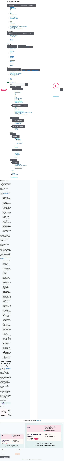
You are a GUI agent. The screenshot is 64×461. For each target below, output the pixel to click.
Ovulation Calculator (13, 75)
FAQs (24, 70)
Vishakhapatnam (13, 48)
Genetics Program (13, 16)
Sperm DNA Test (13, 36)
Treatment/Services (15, 86)
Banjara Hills (12, 61)
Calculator (10, 70)
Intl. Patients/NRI (14, 177)
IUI (15, 94)
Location (12, 133)
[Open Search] (61, 89)
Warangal (11, 65)
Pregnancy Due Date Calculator (15, 73)
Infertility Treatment (12, 5)
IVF (10, 9)
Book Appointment (4, 457)
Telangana (21, 46)
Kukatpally (12, 57)
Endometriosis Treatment (14, 24)
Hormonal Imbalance (13, 27)
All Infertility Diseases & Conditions (16, 28)
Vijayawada (17, 153)
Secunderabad (12, 60)
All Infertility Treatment (14, 18)
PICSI (11, 13)
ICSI (10, 12)
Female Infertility (13, 8)
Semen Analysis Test (13, 35)
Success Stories (35, 70)
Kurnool (11, 53)
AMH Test (11, 39)
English (11, 78)
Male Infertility (12, 7)
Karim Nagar (12, 63)
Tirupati (11, 52)
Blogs (17, 70)
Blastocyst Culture (13, 14)
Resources (13, 160)
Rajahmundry (12, 51)
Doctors (11, 132)
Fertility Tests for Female (13, 33)
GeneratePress (38, 420)
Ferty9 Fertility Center (13, 1)
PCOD (11, 21)
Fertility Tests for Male (26, 33)
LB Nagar (11, 58)
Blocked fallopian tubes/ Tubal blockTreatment (18, 26)
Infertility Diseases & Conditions (26, 5)
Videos (28, 70)
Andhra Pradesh (11, 46)
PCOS (11, 22)
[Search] (26, 84)
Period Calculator (13, 72)
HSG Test (11, 40)
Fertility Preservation (13, 17)
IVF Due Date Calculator (14, 74)
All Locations (29, 46)
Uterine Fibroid (12, 23)
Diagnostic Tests (14, 117)
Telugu (11, 79)
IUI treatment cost (6, 193)
